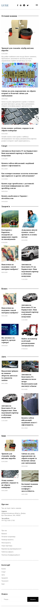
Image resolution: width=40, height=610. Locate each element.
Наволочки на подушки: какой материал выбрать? (9, 266)
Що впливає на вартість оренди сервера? (8, 340)
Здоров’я (4, 578)
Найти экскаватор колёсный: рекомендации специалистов (29, 342)
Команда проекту (7, 540)
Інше (3, 584)
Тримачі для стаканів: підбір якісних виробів (8, 456)
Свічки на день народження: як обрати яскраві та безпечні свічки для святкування (18, 93)
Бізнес (3, 569)
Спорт (3, 572)
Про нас (4, 531)
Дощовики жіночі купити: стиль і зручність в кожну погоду (29, 233)
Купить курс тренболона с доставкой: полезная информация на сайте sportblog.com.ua (17, 185)
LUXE (4, 5)
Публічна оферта (7, 552)
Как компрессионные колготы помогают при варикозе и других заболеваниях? (19, 174)
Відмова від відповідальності (11, 549)
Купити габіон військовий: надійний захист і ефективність (17, 164)
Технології (4, 581)
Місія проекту (6, 543)
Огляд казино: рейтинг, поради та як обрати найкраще (9, 483)
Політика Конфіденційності (10, 555)
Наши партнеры (6, 546)
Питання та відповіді (8, 537)
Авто (3, 575)
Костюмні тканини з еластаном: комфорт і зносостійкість (29, 487)
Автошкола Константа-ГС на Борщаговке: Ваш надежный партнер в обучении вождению (19, 153)
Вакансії (4, 534)
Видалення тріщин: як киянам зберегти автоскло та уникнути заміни (9, 375)
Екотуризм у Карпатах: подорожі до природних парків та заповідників (9, 234)
